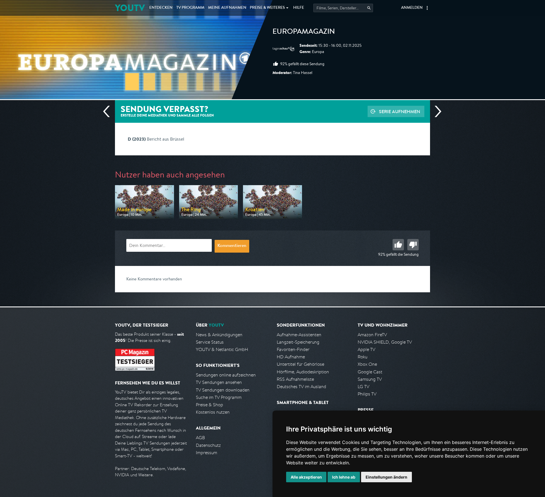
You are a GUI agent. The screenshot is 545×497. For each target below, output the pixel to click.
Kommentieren (231, 246)
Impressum (206, 453)
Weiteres (267, 8)
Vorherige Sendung (108, 111)
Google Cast (370, 372)
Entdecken (161, 8)
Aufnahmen (227, 8)
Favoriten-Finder (293, 349)
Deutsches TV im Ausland (301, 387)
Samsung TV (370, 379)
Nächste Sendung (435, 111)
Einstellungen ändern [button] (386, 477)
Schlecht (413, 244)
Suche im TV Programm (219, 397)
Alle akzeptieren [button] (306, 477)
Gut (398, 244)
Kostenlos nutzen (213, 412)
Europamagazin (303, 32)
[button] (427, 8)
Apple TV (366, 349)
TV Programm (190, 8)
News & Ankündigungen (219, 335)
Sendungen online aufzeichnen (226, 375)
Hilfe (298, 8)
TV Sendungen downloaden (223, 390)
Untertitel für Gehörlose (300, 364)
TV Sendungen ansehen (219, 382)
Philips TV (367, 394)
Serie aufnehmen (399, 111)
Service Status (210, 342)
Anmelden (412, 8)
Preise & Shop (209, 405)
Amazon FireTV (372, 335)
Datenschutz (208, 445)
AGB (200, 438)
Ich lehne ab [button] (343, 477)
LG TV (363, 387)
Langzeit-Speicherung (298, 342)
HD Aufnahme (291, 357)
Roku (362, 357)
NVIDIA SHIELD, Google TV (385, 342)
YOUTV (130, 7)
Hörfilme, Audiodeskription (303, 372)
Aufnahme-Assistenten (299, 335)
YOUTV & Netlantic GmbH (222, 349)
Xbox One (367, 364)
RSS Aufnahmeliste (295, 379)
